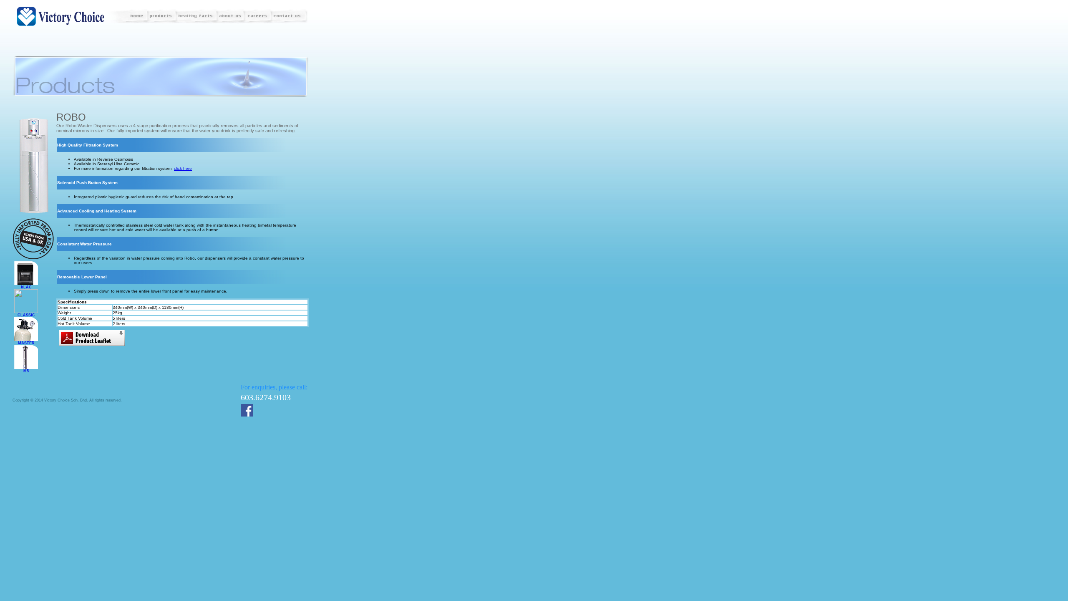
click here (183, 168)
